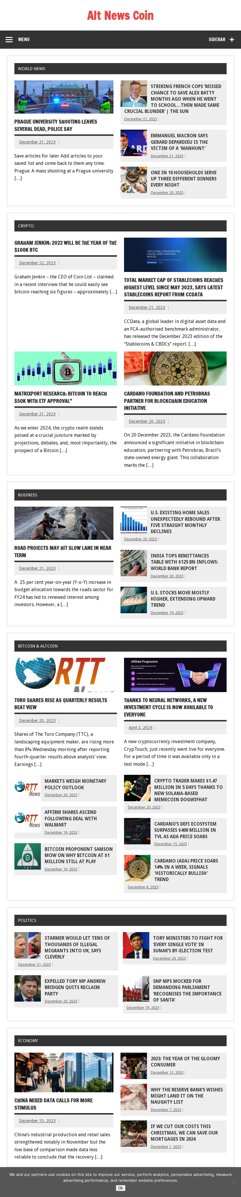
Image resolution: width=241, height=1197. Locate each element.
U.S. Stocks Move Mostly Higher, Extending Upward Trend (183, 599)
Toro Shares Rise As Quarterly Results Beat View (60, 703)
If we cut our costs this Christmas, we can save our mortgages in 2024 (184, 1133)
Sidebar (217, 39)
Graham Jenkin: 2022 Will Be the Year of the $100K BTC (65, 246)
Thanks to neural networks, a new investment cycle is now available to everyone (168, 707)
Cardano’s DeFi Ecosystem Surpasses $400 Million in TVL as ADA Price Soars (185, 830)
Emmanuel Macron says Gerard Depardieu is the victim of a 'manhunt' (179, 142)
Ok (120, 1188)
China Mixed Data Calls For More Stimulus (53, 1104)
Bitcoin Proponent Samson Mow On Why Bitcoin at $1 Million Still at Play (79, 856)
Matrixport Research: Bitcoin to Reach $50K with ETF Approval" (60, 397)
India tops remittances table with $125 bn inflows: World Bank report (184, 562)
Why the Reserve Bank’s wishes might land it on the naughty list (187, 1096)
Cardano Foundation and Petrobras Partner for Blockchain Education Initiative (167, 401)
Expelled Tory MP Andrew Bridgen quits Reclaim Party (75, 988)
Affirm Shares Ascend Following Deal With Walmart (71, 819)
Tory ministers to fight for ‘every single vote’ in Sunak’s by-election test (188, 944)
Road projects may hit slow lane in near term (62, 551)
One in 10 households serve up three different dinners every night (184, 179)
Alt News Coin (120, 15)
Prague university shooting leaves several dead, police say (55, 125)
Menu (24, 39)
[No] (234, 1182)
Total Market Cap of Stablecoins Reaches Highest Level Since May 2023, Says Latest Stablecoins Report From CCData (173, 287)
